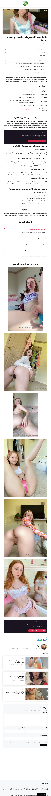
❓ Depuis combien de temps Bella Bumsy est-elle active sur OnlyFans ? (30, 63)
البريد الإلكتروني (21, 727)
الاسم (45, 727)
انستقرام (33, 109)
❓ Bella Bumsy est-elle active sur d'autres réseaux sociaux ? (33, 66)
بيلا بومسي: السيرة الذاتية (41, 49)
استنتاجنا (44, 52)
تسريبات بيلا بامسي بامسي (40, 72)
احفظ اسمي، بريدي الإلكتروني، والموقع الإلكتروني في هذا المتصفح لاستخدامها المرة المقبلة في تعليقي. (26, 742)
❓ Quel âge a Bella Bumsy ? (40, 60)
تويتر (22, 109)
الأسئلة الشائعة (43, 55)
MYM (43, 141)
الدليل (45, 10)
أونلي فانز (27, 109)
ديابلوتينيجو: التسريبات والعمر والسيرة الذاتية (15, 692)
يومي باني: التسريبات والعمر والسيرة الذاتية (15, 661)
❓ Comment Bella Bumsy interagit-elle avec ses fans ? (34, 69)
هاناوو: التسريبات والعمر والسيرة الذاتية (16, 677)
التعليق (45, 712)
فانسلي (31, 141)
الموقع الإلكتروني (43, 735)
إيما (43, 43)
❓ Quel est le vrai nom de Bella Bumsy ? (37, 58)
